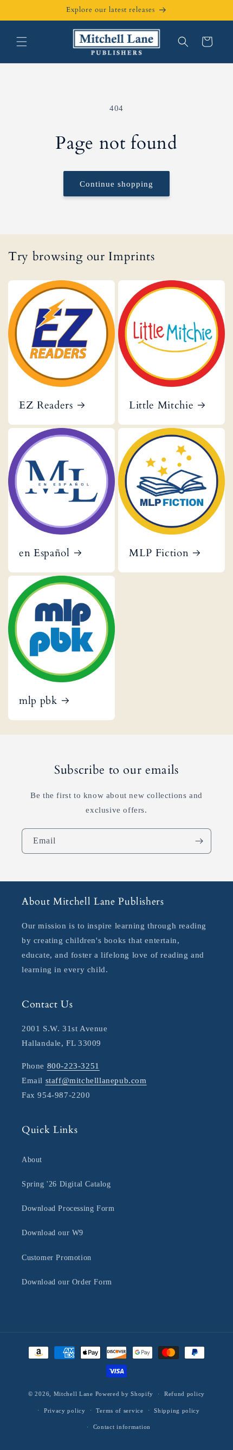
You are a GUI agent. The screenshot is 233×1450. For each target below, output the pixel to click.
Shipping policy (177, 1410)
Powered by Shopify (124, 1393)
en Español (44, 553)
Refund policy (184, 1393)
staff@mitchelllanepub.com (96, 1080)
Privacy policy (65, 1410)
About (32, 1160)
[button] (22, 42)
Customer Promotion (57, 1258)
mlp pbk (38, 701)
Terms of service (119, 1410)
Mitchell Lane (73, 1393)
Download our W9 (52, 1233)
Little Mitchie (161, 405)
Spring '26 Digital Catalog (66, 1184)
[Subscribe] (199, 841)
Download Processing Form (68, 1208)
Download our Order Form (67, 1282)
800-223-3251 (73, 1066)
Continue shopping (116, 184)
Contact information (122, 1426)
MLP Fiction (159, 553)
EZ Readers (46, 405)
